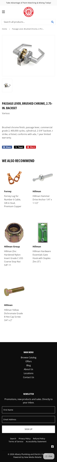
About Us (28, 369)
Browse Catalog (28, 357)
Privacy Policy (24, 438)
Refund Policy (39, 438)
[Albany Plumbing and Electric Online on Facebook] (52, 446)
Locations (28, 373)
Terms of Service (16, 441)
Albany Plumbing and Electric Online (31, 454)
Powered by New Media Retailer (27, 457)
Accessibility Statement (36, 441)
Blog (28, 365)
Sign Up (28, 429)
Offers (28, 361)
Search (13, 438)
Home (4, 29)
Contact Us (28, 377)
